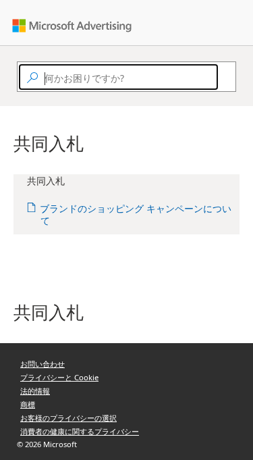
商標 (27, 404)
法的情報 (35, 391)
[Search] (224, 77)
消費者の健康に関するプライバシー (79, 431)
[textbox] (118, 77)
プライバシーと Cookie (59, 377)
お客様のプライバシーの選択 (68, 418)
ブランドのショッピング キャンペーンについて (135, 214)
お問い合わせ (42, 364)
